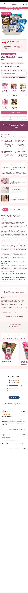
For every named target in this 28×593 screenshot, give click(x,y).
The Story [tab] (5, 209)
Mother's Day (6, 9)
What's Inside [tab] (13, 209)
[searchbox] (8, 404)
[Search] (4, 3)
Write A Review (14, 397)
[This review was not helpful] (24, 429)
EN (25, 1)
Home (2, 9)
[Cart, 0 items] (26, 4)
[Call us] (23, 4)
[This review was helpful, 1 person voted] (21, 429)
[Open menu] (2, 3)
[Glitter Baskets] (13, 4)
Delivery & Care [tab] (21, 209)
